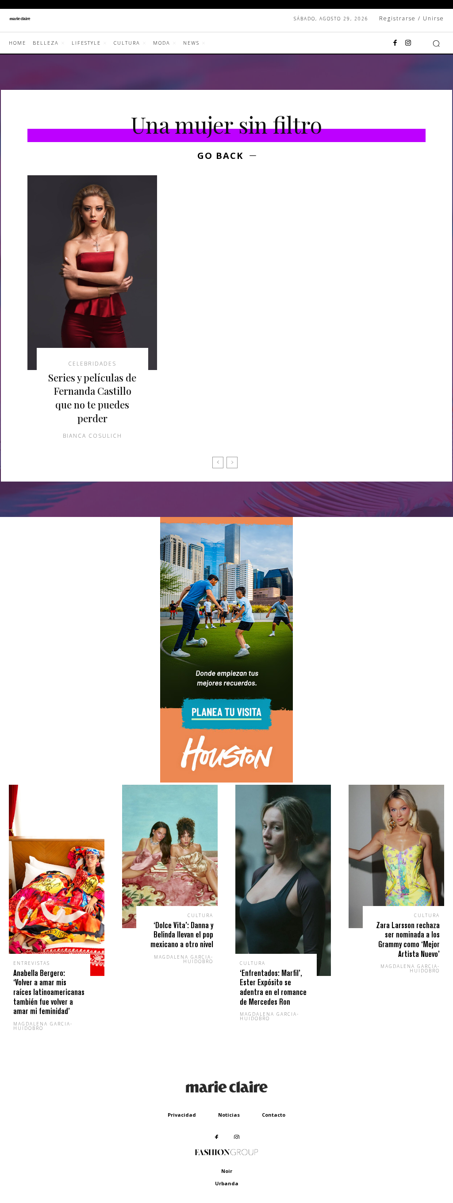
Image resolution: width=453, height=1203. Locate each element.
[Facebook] (395, 43)
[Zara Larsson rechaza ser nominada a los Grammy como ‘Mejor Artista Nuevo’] (396, 856)
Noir (226, 1171)
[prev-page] (217, 462)
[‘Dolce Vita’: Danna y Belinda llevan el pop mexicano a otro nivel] (170, 856)
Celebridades (92, 363)
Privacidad (182, 1114)
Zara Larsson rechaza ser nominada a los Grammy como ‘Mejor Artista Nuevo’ (408, 939)
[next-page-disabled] (232, 462)
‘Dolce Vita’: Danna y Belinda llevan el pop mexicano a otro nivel (181, 934)
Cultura (200, 915)
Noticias (229, 1114)
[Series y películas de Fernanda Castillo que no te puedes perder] (92, 272)
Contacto (273, 1114)
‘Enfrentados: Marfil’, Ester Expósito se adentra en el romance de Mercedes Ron (273, 987)
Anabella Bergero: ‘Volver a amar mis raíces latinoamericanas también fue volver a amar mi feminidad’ (48, 992)
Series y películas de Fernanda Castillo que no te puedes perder (92, 398)
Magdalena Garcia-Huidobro (43, 1026)
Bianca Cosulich (92, 436)
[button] (436, 43)
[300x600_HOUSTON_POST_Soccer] (226, 780)
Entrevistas (31, 963)
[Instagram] (408, 43)
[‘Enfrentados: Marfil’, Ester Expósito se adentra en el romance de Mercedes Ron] (283, 880)
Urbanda (226, 1183)
